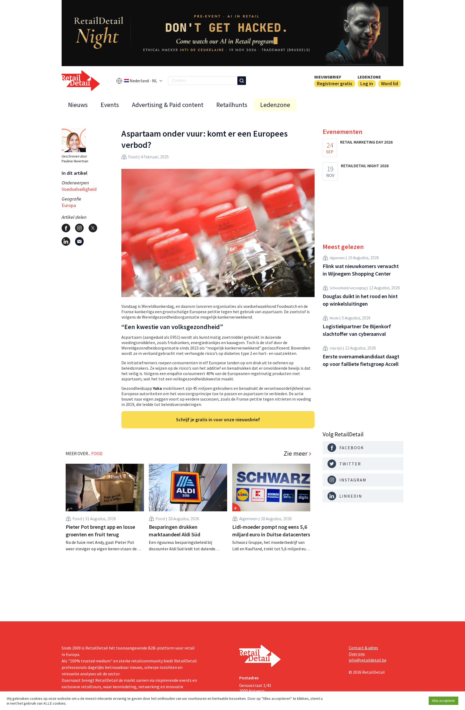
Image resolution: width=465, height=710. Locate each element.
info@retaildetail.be (367, 660)
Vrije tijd (336, 348)
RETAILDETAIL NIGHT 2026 (365, 165)
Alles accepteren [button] (443, 700)
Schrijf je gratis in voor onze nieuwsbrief (218, 419)
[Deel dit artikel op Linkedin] (66, 241)
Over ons (357, 654)
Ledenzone (369, 77)
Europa (69, 205)
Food (133, 156)
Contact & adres (363, 647)
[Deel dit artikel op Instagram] (79, 228)
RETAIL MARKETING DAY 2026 (366, 142)
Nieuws (78, 105)
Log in (366, 83)
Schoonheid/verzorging (348, 288)
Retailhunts (231, 105)
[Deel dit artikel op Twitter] (93, 228)
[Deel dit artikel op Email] (79, 241)
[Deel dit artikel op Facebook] (66, 228)
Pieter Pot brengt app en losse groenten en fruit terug (100, 530)
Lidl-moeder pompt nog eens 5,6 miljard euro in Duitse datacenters (271, 530)
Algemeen (248, 518)
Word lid (389, 83)
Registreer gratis (334, 83)
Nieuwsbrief (327, 77)
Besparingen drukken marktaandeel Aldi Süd (174, 530)
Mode (334, 318)
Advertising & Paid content (167, 105)
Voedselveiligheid (79, 189)
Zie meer (295, 453)
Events (110, 105)
